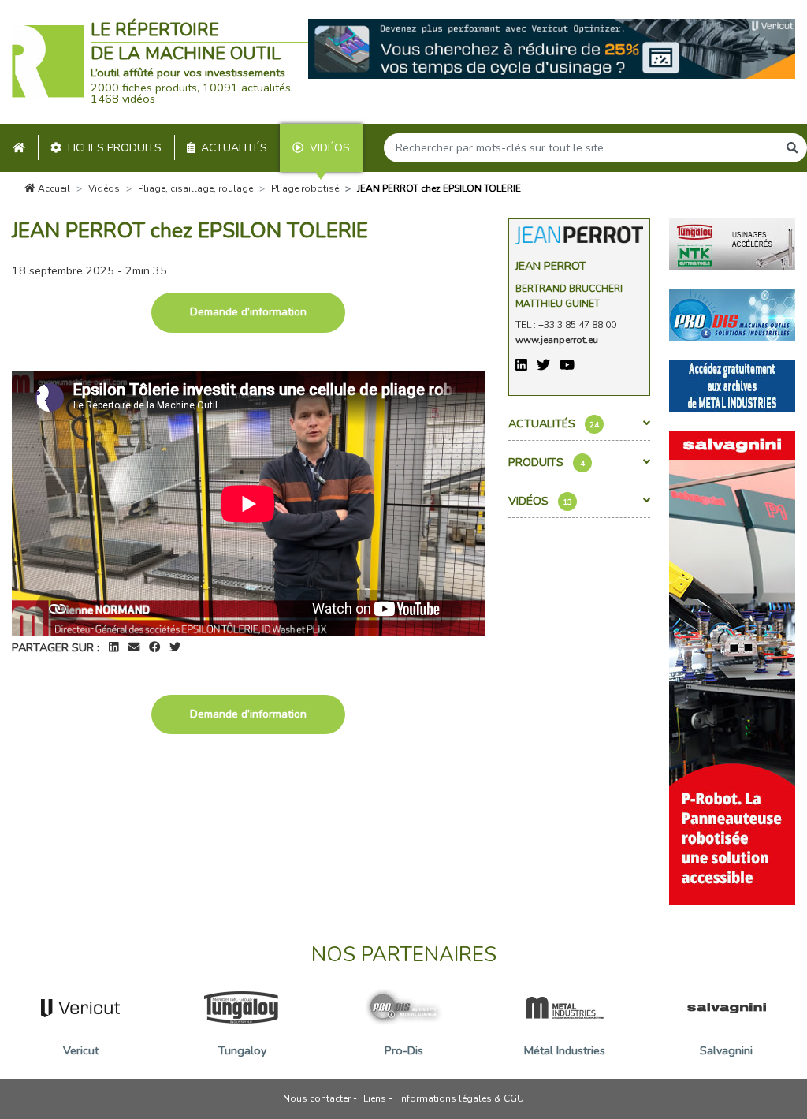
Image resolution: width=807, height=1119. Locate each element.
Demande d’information (248, 311)
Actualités (234, 147)
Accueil (52, 188)
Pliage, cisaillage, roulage (195, 188)
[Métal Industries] (732, 386)
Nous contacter (317, 1098)
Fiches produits (115, 147)
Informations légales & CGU (461, 1098)
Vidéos (330, 147)
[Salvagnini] (732, 667)
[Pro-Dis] (732, 315)
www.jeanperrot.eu (556, 340)
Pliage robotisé (305, 188)
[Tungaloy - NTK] (732, 244)
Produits (546, 462)
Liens (374, 1098)
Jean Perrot (550, 266)
